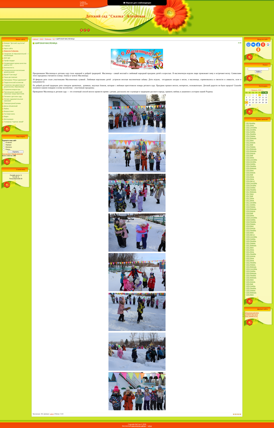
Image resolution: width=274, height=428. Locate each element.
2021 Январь (250, 243)
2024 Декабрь (251, 275)
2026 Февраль (251, 292)
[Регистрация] (85, 29)
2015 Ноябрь (250, 164)
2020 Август (250, 235)
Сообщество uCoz (251, 314)
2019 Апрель (250, 228)
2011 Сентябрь (251, 127)
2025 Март (250, 280)
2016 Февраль (251, 168)
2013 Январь (250, 147)
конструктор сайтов (138, 426)
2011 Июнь (250, 125)
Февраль (48, 39)
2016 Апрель (250, 172)
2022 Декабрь (251, 262)
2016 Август (250, 181)
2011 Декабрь (251, 134)
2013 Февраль (251, 149)
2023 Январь (250, 265)
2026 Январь (250, 290)
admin (52, 414)
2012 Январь (250, 136)
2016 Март (250, 170)
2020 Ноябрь (250, 239)
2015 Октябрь (251, 162)
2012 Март (250, 140)
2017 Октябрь (251, 202)
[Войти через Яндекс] (263, 44)
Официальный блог (252, 313)
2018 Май (249, 213)
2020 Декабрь (251, 241)
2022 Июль (250, 260)
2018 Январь (250, 207)
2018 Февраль (251, 209)
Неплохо (9, 147)
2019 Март (250, 226)
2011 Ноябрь (250, 132)
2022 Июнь (250, 258)
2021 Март (250, 247)
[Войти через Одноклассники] (258, 49)
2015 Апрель (250, 153)
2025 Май (249, 284)
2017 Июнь (250, 198)
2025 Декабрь (251, 288)
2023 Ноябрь (250, 271)
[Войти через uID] (248, 44)
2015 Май (249, 155)
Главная (35, 39)
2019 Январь (250, 224)
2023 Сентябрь (251, 269)
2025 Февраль (251, 277)
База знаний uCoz (251, 316)
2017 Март (250, 194)
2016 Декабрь (251, 189)
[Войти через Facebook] (258, 44)
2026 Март (250, 295)
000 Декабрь (250, 123)
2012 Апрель (250, 142)
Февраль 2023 (256, 90)
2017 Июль (250, 200)
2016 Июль (250, 179)
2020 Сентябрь (251, 237)
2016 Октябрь (251, 185)
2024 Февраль (251, 273)
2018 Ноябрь (250, 220)
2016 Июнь (250, 177)
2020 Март (250, 232)
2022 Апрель (250, 256)
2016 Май (249, 174)
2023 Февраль (251, 267)
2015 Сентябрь (251, 159)
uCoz (150, 426)
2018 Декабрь (251, 222)
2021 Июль (250, 252)
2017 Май (249, 196)
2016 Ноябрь (250, 187)
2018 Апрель (250, 211)
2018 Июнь (250, 215)
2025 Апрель (250, 282)
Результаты (6, 154)
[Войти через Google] (268, 44)
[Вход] (88, 29)
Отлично (9, 142)
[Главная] (81, 29)
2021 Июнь (250, 250)
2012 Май (249, 144)
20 (54, 39)
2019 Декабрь (251, 230)
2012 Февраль (251, 138)
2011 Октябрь (251, 129)
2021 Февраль (251, 245)
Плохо (8, 149)
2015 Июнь (250, 157)
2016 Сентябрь (251, 183)
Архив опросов (17, 154)
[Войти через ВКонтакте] (253, 44)
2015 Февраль (251, 151)
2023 (41, 39)
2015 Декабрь (251, 166)
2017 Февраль (251, 192)
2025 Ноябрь (250, 286)
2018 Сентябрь (251, 217)
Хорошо (8, 145)
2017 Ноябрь (250, 204)
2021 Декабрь (251, 254)
